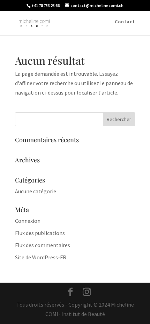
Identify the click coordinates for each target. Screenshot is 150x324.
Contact (125, 22)
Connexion (27, 220)
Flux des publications (40, 232)
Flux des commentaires (42, 245)
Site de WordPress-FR (40, 257)
